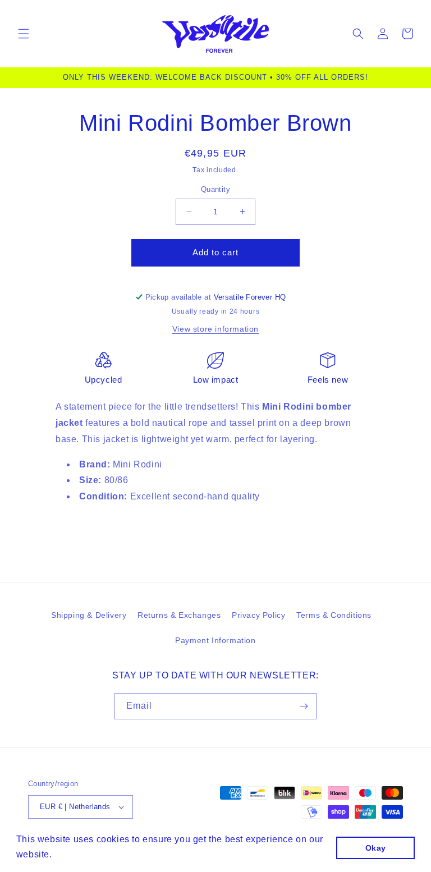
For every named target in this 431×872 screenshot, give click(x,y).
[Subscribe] (303, 706)
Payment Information (215, 640)
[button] (23, 33)
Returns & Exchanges (179, 615)
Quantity (215, 189)
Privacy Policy (258, 615)
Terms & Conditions (334, 615)
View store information (215, 328)
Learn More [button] (80, 854)
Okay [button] (375, 847)
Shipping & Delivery (88, 615)
